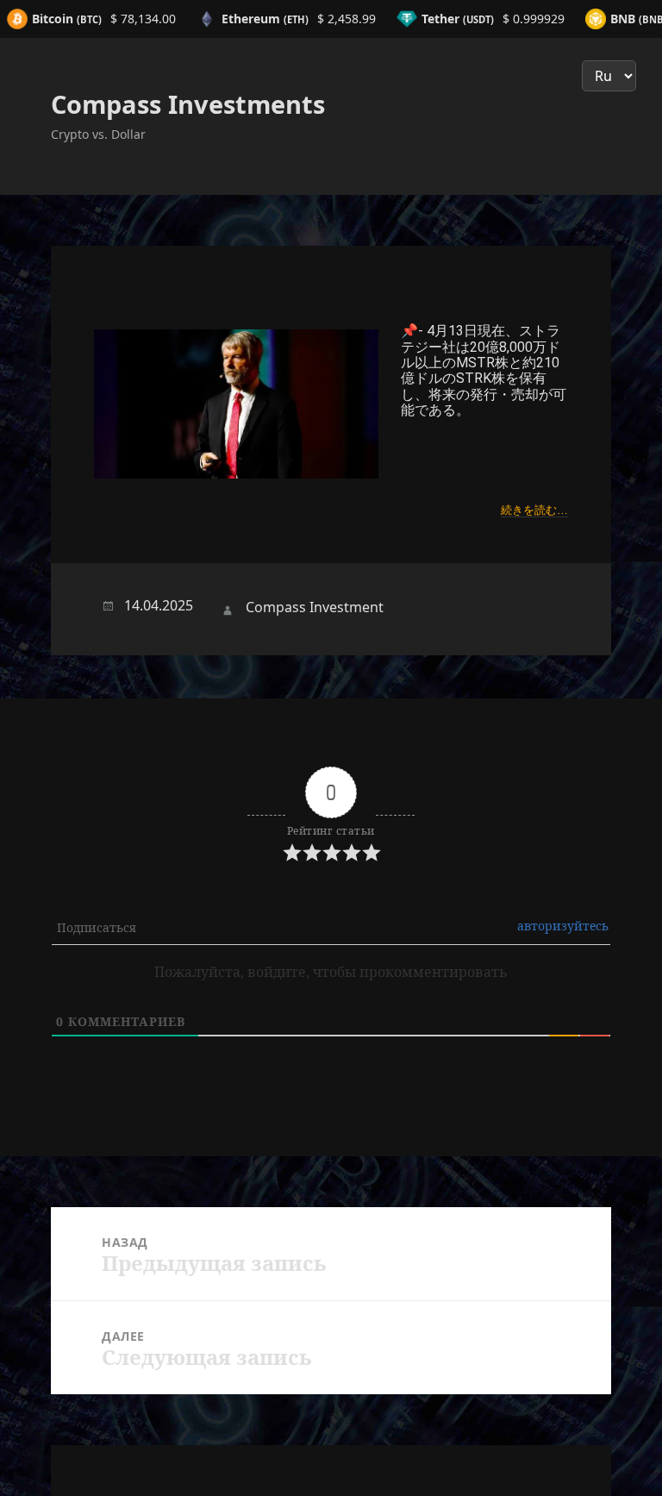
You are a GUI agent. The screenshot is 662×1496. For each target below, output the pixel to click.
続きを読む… (534, 510)
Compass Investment (315, 607)
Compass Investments (188, 104)
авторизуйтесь (563, 925)
